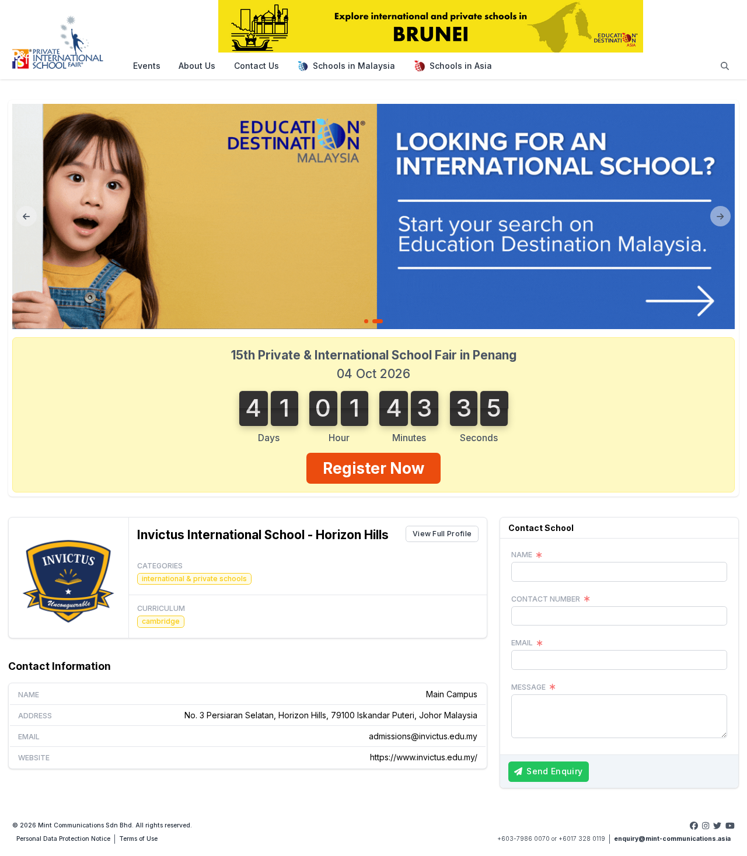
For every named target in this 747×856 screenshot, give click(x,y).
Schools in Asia (461, 66)
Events (146, 66)
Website (34, 757)
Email (29, 736)
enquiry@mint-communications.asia (672, 839)
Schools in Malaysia (354, 66)
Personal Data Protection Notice (63, 839)
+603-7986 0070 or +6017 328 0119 (551, 839)
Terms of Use (138, 839)
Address (35, 715)
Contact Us (256, 66)
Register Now (373, 468)
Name (28, 694)
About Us (197, 66)
